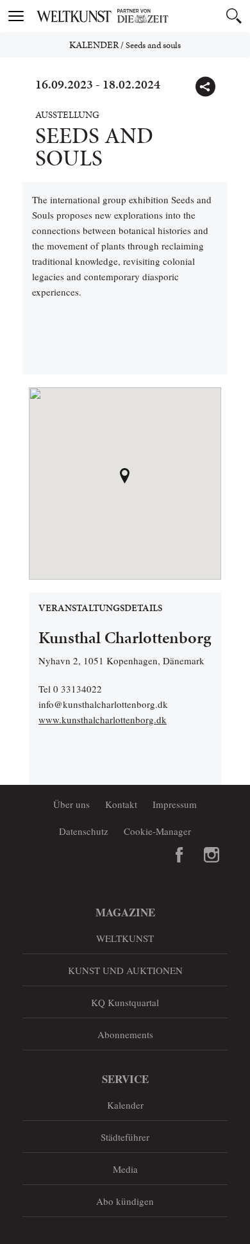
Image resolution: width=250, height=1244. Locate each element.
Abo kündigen (125, 1201)
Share (205, 87)
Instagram (212, 855)
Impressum (175, 804)
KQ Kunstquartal (125, 1002)
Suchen (234, 16)
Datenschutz (83, 831)
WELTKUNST (125, 938)
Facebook (179, 855)
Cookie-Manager (157, 831)
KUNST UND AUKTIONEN (125, 970)
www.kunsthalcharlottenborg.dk (102, 719)
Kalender (94, 44)
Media (125, 1169)
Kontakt (121, 804)
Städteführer (125, 1137)
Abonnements (125, 1034)
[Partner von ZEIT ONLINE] (141, 16)
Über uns (71, 804)
